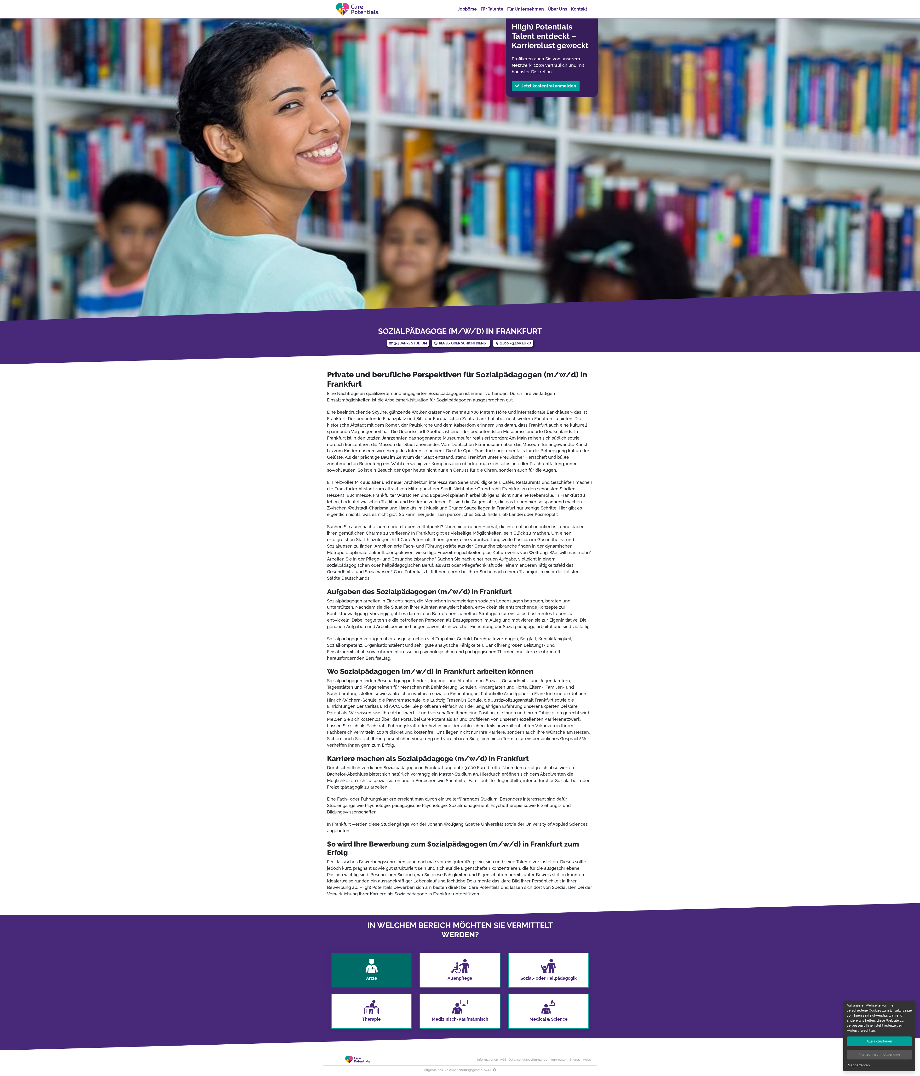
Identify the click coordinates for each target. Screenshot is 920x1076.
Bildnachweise (580, 1059)
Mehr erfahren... (860, 1065)
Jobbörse (467, 8)
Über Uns (557, 8)
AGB (503, 1059)
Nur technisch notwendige (879, 1054)
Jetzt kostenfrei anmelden (548, 85)
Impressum (559, 1059)
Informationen (487, 1059)
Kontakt (579, 8)
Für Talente (492, 8)
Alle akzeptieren (879, 1041)
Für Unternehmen (525, 8)
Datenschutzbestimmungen (528, 1059)
